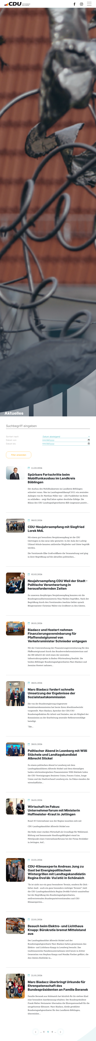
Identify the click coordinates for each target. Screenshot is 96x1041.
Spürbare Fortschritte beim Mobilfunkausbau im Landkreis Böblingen (51, 478)
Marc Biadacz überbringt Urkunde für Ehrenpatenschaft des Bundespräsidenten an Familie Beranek (58, 985)
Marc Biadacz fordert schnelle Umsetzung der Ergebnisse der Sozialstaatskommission (51, 693)
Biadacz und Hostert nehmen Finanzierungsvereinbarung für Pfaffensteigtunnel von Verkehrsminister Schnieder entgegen (57, 635)
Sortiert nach (12, 436)
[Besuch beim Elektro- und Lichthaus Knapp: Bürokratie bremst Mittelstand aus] (15, 925)
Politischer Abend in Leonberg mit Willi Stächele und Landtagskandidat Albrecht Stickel (57, 754)
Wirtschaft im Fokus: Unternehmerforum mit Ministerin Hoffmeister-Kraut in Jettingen (54, 810)
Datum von (11, 440)
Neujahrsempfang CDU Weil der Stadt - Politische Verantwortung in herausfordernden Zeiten (58, 584)
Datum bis (11, 443)
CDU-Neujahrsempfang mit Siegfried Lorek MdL (56, 528)
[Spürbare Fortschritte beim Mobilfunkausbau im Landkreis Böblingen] (15, 472)
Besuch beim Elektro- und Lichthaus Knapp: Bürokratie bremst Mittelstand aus (57, 930)
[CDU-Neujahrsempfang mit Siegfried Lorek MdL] (15, 525)
